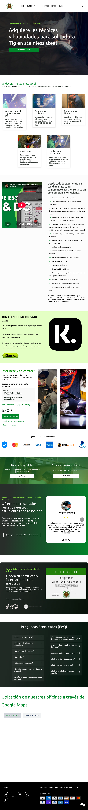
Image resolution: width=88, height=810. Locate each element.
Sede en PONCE (12, 715)
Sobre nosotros (43, 6)
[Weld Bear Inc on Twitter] (6, 794)
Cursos (30, 6)
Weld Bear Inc (49, 794)
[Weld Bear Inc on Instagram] (27, 794)
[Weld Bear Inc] (10, 6)
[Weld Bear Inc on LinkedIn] (6, 800)
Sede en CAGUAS (32, 715)
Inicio (23, 6)
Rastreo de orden (66, 788)
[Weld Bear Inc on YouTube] (20, 794)
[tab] (63, 540)
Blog (61, 6)
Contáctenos (53, 788)
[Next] (82, 519)
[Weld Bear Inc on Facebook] (13, 794)
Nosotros (43, 788)
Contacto (54, 6)
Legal (76, 788)
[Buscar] (82, 6)
